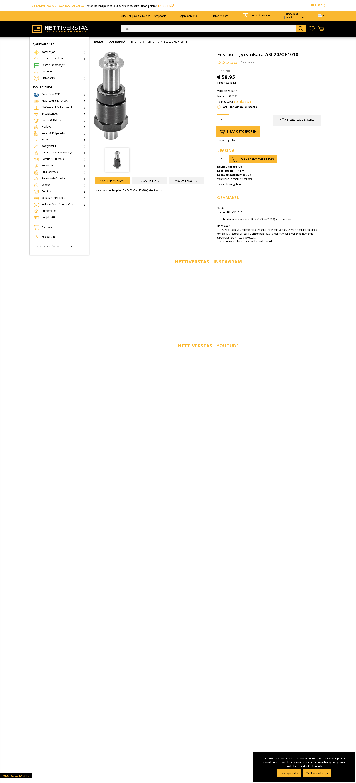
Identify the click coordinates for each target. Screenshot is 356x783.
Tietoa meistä (220, 16)
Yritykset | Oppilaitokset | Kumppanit (143, 16)
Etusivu (98, 41)
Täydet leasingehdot (229, 184)
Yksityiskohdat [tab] (112, 181)
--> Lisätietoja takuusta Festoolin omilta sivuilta (245, 241)
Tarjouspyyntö (226, 140)
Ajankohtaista (188, 16)
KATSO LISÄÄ (166, 6)
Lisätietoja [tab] (150, 181)
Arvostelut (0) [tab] (186, 181)
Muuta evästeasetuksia (16, 775)
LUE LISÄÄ (316, 5)
